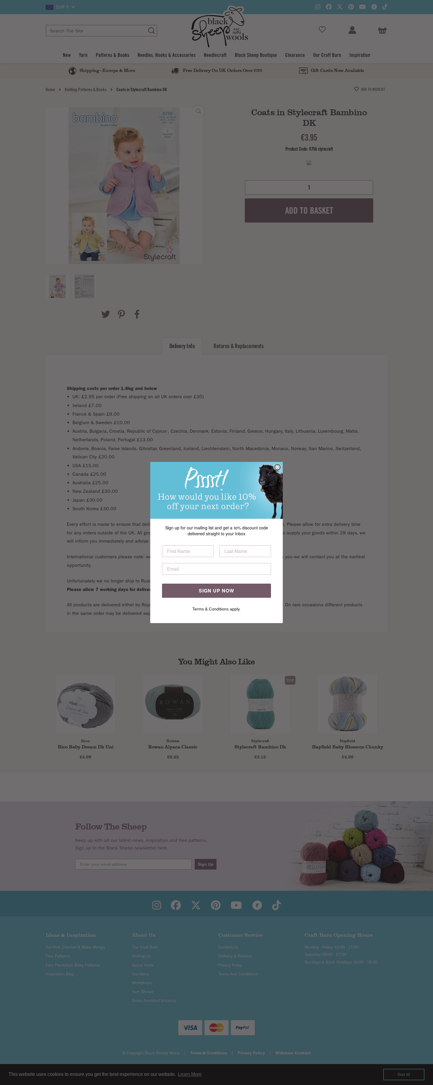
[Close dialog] (277, 467)
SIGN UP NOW (216, 590)
